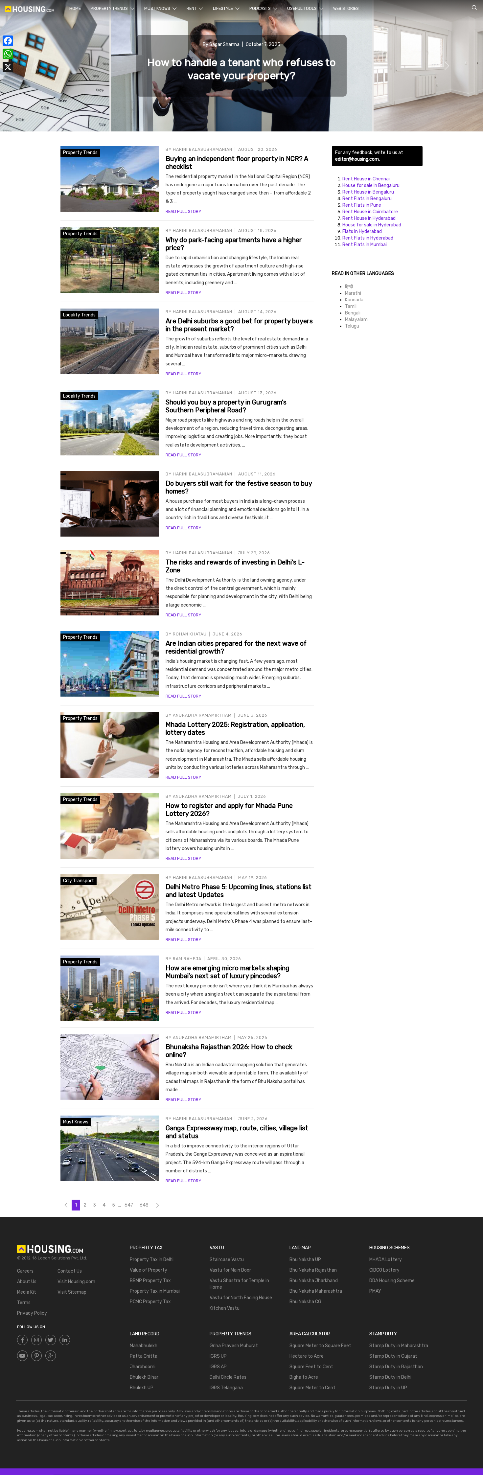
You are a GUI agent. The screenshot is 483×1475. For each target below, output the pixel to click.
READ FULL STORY (183, 211)
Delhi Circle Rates (228, 1377)
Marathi (353, 293)
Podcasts (260, 8)
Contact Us (70, 1271)
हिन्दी (349, 286)
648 (144, 1205)
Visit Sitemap (72, 1292)
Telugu (352, 326)
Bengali (352, 313)
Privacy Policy (32, 1313)
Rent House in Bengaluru (368, 192)
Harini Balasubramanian (202, 149)
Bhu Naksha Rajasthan (313, 1270)
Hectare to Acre (306, 1356)
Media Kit (26, 1292)
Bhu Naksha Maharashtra (315, 1291)
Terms (24, 1302)
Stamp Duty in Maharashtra (398, 1345)
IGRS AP (218, 1367)
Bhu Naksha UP (305, 1259)
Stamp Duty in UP (388, 1388)
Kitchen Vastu (225, 1308)
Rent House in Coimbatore (370, 212)
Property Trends (110, 8)
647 (129, 1205)
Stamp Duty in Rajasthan (396, 1367)
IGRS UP (218, 1356)
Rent (192, 8)
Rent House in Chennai (366, 179)
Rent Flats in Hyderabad (367, 238)
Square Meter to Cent (312, 1388)
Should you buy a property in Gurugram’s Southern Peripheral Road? (226, 406)
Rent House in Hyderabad (369, 218)
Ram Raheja (187, 958)
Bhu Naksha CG (305, 1301)
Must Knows (157, 8)
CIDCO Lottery (384, 1270)
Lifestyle (223, 8)
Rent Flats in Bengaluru (367, 198)
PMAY (375, 1291)
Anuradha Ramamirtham (202, 715)
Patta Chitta (143, 1356)
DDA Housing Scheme (392, 1280)
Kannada (354, 300)
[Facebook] (7, 40)
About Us (26, 1281)
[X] (7, 67)
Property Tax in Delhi (151, 1259)
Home (75, 8)
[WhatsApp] (7, 53)
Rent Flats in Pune (361, 205)
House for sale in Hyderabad (371, 225)
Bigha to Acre (303, 1377)
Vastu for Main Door (230, 1270)
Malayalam (356, 319)
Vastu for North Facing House (241, 1298)
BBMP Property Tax (150, 1280)
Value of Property (148, 1270)
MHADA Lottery (385, 1259)
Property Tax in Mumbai (155, 1291)
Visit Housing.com (76, 1281)
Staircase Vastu (227, 1259)
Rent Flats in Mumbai (364, 244)
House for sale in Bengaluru (371, 185)
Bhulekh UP (141, 1388)
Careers (25, 1271)
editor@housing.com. (357, 159)
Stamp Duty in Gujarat (393, 1356)
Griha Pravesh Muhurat (234, 1345)
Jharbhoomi (142, 1367)
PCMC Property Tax (150, 1301)
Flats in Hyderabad (362, 231)
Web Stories (346, 8)
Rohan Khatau (190, 634)
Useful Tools (302, 8)
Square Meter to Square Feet (320, 1345)
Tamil (350, 306)
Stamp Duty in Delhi (390, 1377)
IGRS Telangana (226, 1388)
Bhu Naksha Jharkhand (313, 1280)
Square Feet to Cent (311, 1367)
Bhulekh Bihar (144, 1377)
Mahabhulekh (143, 1345)
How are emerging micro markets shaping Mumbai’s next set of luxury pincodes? (227, 972)
